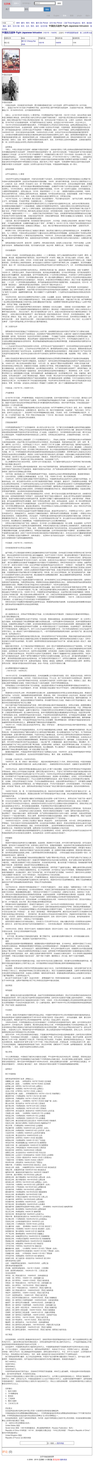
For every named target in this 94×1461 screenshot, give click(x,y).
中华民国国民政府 (71, 32)
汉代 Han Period (55, 23)
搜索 (59, 3)
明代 (32, 26)
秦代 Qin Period (42, 23)
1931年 (46, 32)
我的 (87, 15)
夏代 (23, 23)
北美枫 (7, 3)
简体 (64, 15)
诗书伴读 (25, 3)
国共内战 (60, 1443)
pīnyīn (79, 15)
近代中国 (44, 26)
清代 (37, 26)
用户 (7, 9)
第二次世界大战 (86, 32)
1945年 (54, 32)
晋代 (83, 23)
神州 (18, 23)
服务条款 (63, 1459)
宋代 (22, 26)
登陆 (47, 9)
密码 (26, 9)
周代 (32, 23)
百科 (16, 3)
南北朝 (89, 23)
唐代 (9, 26)
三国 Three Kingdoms (72, 23)
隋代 (4, 26)
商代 (27, 23)
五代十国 (16, 26)
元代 (27, 26)
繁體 (71, 15)
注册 (48, 15)
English (56, 15)
